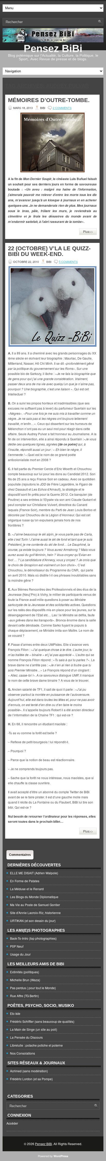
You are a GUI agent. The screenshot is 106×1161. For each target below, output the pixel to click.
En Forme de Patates (24, 881)
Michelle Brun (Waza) (25, 980)
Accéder (12, 1123)
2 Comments (62, 108)
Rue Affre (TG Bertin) (24, 996)
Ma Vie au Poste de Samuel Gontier (35, 904)
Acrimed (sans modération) (29, 1071)
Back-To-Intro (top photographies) (33, 938)
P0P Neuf (16, 946)
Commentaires (20, 855)
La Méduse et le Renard (27, 889)
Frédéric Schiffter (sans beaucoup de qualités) (42, 1021)
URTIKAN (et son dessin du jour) (33, 920)
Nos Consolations (22, 1053)
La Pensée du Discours (26, 1037)
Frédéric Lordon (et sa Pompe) (31, 1079)
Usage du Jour (20, 954)
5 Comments (68, 262)
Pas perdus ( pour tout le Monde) (33, 988)
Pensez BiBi (53, 48)
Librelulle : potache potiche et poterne (36, 1045)
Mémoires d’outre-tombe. (49, 100)
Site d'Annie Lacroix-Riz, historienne (35, 912)
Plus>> (88, 231)
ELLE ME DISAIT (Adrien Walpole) (34, 873)
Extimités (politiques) (24, 972)
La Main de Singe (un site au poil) (33, 1029)
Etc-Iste (15, 1013)
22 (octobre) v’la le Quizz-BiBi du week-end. (49, 251)
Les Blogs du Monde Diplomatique (34, 897)
